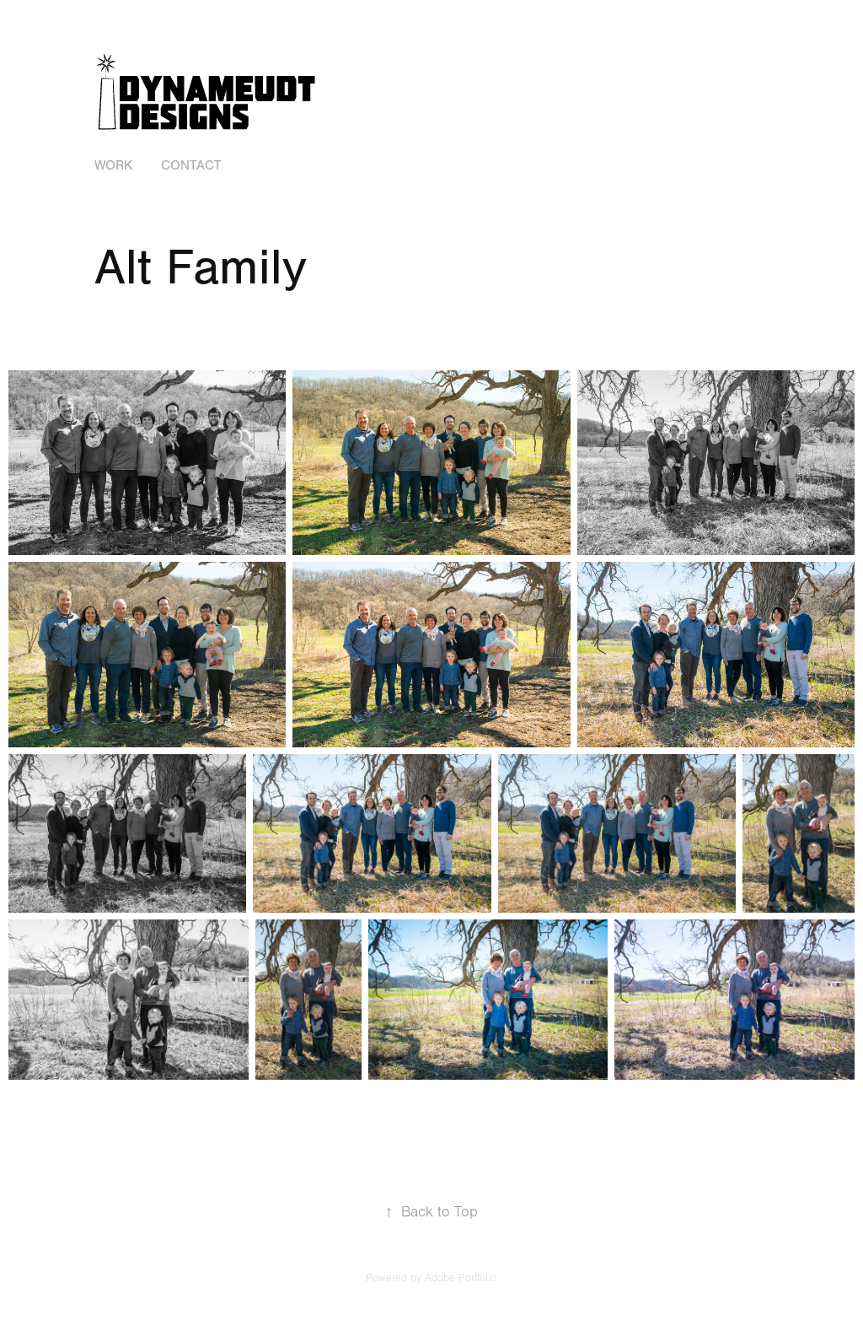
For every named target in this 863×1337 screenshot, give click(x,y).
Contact (191, 165)
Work (113, 165)
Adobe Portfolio (460, 1278)
